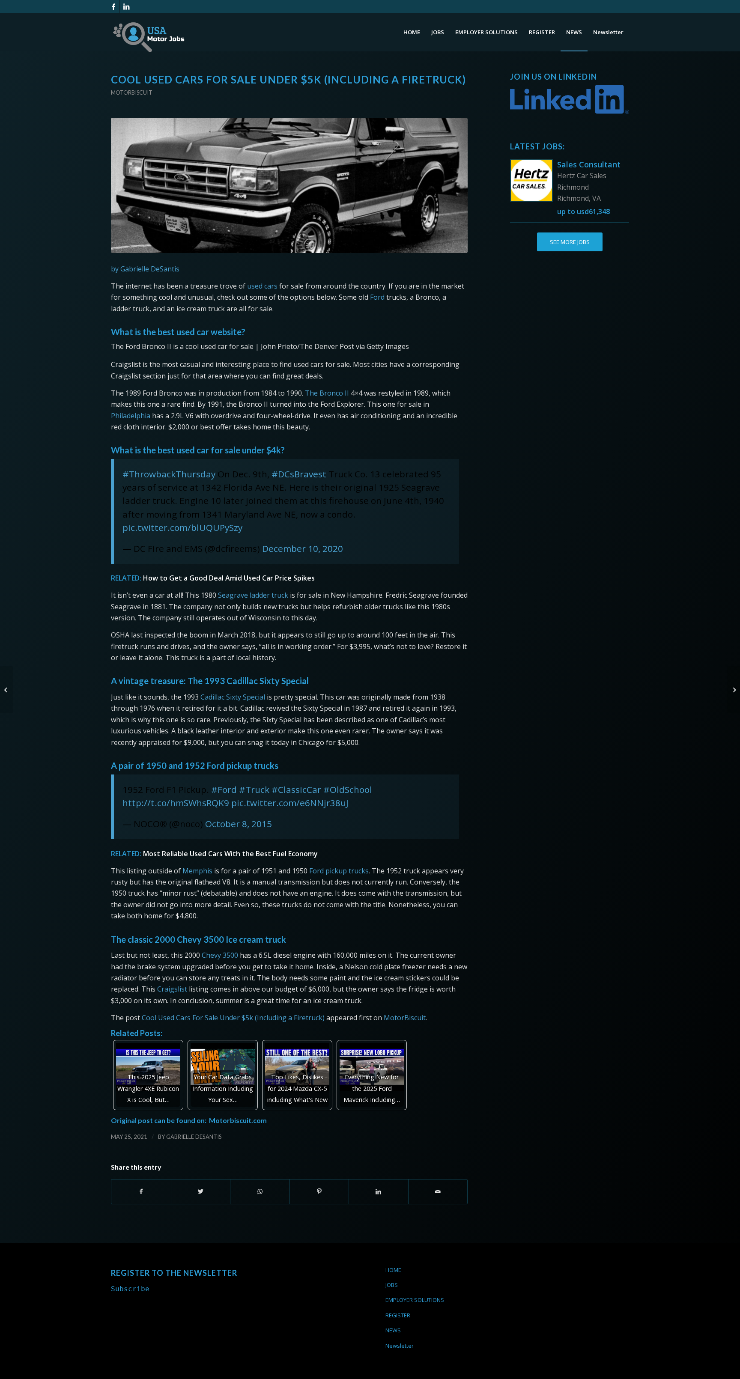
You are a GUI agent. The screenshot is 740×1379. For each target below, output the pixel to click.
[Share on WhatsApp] (259, 1191)
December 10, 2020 (302, 548)
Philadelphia (130, 415)
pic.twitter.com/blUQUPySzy (182, 527)
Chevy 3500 (220, 955)
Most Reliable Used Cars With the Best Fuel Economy (230, 853)
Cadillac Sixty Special (232, 697)
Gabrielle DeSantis (194, 1136)
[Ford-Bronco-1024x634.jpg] (289, 185)
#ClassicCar (296, 789)
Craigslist (172, 989)
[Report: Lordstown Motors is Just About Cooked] (733, 689)
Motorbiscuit (131, 92)
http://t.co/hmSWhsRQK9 (175, 803)
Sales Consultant (589, 164)
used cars (262, 286)
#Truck (254, 789)
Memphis (197, 871)
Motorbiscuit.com (238, 1120)
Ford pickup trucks (339, 871)
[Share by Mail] (438, 1191)
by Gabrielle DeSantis (145, 269)
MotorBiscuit (405, 1017)
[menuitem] (412, 32)
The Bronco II (327, 393)
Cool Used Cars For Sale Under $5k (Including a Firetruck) (233, 1017)
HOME (393, 1270)
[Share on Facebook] (141, 1191)
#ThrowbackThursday (168, 474)
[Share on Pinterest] (319, 1191)
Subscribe (130, 1289)
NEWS (393, 1330)
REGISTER (397, 1315)
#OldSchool (347, 789)
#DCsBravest (299, 474)
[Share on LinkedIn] (378, 1191)
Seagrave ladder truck (253, 595)
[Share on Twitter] (200, 1191)
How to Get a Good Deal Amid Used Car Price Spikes (229, 578)
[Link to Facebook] (113, 6)
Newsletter (399, 1345)
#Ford (224, 789)
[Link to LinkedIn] (126, 6)
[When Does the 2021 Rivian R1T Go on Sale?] (6, 689)
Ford (377, 297)
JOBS (391, 1285)
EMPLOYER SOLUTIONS (414, 1300)
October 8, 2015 (238, 824)
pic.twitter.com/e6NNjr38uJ (290, 803)
